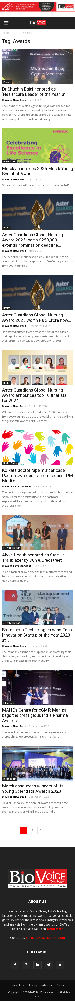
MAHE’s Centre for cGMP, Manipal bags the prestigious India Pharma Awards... (35, 715)
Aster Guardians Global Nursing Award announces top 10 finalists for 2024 (34, 395)
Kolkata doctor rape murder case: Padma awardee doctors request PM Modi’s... (37, 475)
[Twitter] (49, 965)
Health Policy (10, 463)
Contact (61, 985)
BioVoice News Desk (14, 99)
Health (6, 227)
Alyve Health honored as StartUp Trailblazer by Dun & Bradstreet (33, 557)
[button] (56, 34)
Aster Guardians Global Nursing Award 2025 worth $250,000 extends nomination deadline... (32, 240)
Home (5, 33)
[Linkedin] (37, 965)
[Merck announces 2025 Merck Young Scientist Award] (37, 145)
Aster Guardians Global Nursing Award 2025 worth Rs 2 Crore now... (36, 317)
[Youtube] (60, 965)
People (7, 81)
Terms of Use (17, 985)
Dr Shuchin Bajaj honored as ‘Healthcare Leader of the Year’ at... (35, 92)
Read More (55, 929)
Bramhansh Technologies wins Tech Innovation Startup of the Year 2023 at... (37, 635)
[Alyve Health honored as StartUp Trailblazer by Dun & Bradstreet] (37, 532)
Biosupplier (9, 161)
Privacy (33, 985)
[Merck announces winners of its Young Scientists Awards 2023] (37, 763)
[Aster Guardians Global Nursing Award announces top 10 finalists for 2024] (37, 367)
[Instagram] (26, 965)
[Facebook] (15, 965)
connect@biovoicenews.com (45, 938)
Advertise (47, 985)
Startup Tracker (11, 547)
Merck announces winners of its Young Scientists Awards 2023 (33, 788)
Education (8, 702)
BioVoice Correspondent (16, 486)
